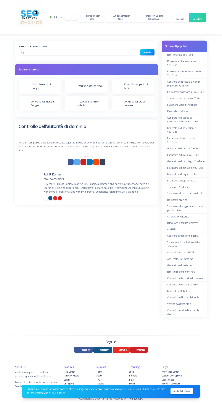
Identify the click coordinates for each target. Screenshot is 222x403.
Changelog (69, 383)
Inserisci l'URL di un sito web (33, 46)
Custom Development (172, 375)
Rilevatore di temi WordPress (182, 223)
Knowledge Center (170, 371)
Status (67, 379)
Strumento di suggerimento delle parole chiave (185, 208)
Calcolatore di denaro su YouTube (185, 92)
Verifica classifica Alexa (179, 303)
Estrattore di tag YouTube (181, 180)
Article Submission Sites (121, 17)
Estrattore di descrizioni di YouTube (181, 140)
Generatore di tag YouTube (182, 174)
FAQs (99, 379)
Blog (131, 379)
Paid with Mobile (71, 375)
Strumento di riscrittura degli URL (185, 193)
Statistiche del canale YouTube (183, 98)
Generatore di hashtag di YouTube (185, 161)
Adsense (180, 18)
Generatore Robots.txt (179, 291)
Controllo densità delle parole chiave (183, 312)
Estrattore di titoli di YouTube (183, 155)
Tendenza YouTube (178, 187)
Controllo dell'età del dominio (183, 284)
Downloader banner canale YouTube (181, 63)
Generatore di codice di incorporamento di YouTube (182, 119)
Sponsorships (168, 379)
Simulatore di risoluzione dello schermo (183, 244)
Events (132, 383)
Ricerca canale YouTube (180, 54)
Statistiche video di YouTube (182, 104)
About (99, 375)
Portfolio (133, 375)
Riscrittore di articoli (177, 200)
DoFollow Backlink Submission (154, 17)
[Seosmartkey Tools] (30, 17)
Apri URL (172, 229)
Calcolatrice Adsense (178, 216)
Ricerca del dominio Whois (181, 271)
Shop (131, 371)
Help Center (69, 371)
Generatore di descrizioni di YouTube (181, 130)
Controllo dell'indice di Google (183, 297)
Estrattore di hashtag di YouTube (185, 167)
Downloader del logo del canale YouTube (184, 73)
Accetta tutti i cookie (182, 391)
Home (99, 371)
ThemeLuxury (134, 398)
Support (100, 383)
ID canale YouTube (177, 111)
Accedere (197, 18)
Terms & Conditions (171, 383)
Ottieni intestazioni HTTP (181, 252)
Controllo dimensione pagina (182, 235)
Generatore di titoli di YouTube (183, 148)
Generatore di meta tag (179, 265)
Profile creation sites (93, 17)
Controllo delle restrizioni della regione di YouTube (183, 83)
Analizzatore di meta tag (180, 259)
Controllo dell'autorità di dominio (185, 278)
